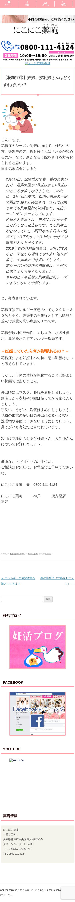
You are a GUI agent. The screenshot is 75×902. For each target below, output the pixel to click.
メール (45, 5)
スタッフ (48, 554)
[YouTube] (37, 780)
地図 (27, 5)
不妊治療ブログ (15, 554)
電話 (63, 5)
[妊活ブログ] (37, 647)
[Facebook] (37, 714)
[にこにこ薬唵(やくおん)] (37, 38)
